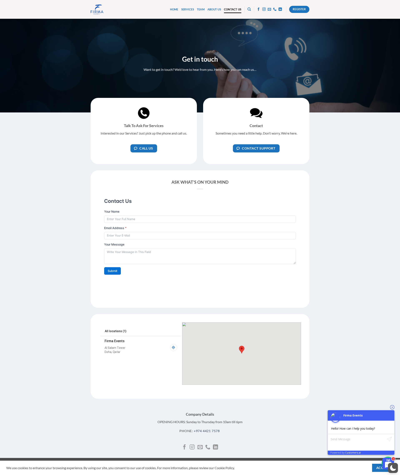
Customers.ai (353, 452)
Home (174, 9)
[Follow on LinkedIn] (280, 9)
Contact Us (232, 9)
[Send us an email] (269, 9)
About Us (214, 9)
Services (187, 9)
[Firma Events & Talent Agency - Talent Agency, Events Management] (97, 9)
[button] (249, 9)
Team (201, 9)
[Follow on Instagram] (264, 9)
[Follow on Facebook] (258, 9)
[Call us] (274, 9)
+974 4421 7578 (207, 431)
